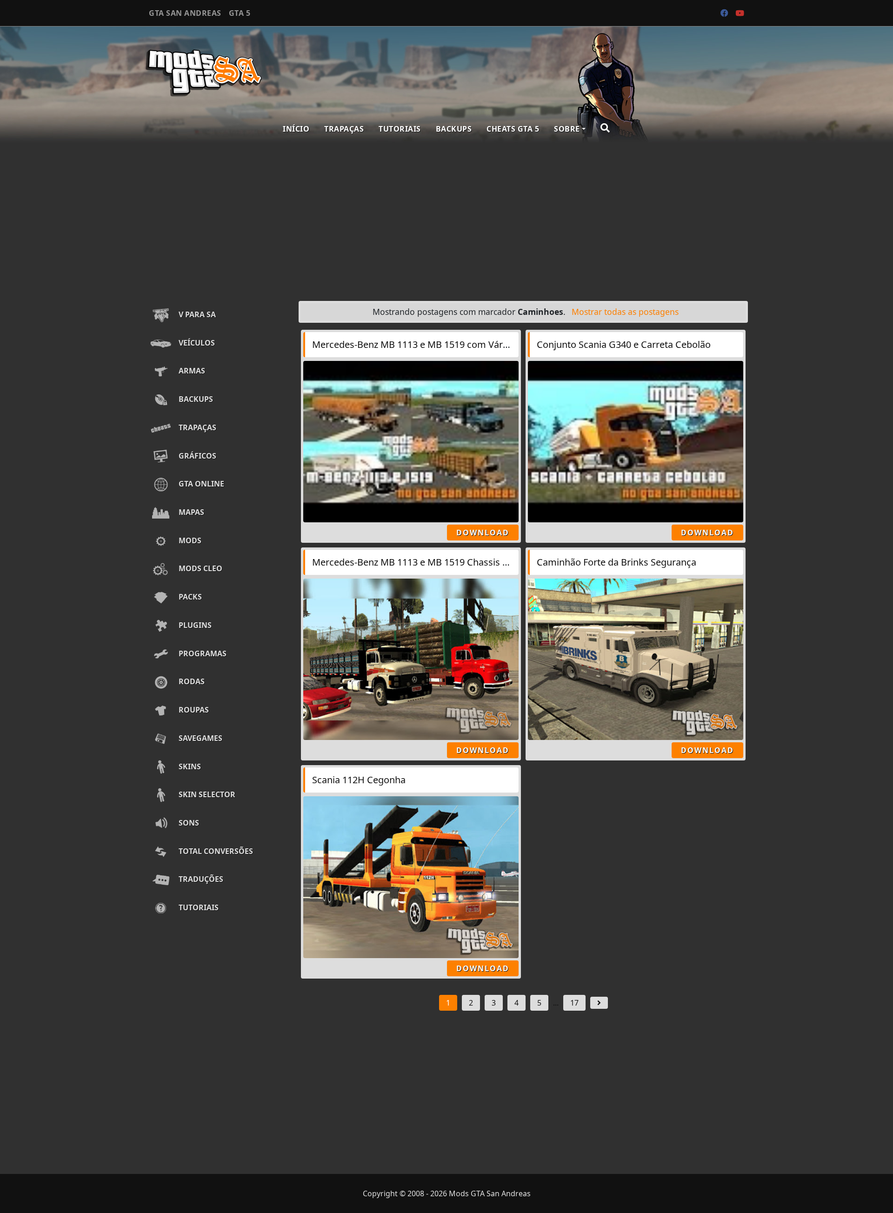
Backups (454, 129)
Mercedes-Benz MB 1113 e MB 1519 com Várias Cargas (429, 344)
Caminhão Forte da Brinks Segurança (616, 562)
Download (482, 532)
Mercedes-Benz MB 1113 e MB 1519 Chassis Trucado (424, 562)
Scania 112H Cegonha (359, 779)
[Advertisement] (446, 219)
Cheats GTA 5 (512, 129)
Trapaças (344, 129)
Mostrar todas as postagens (625, 311)
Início (296, 129)
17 (574, 1003)
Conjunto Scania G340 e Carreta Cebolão (624, 344)
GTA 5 (240, 13)
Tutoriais (400, 129)
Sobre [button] (567, 129)
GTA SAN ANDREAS (185, 13)
